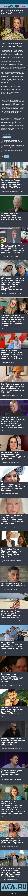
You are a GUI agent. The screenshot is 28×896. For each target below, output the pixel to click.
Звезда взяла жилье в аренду (9, 222)
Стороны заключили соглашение (10, 846)
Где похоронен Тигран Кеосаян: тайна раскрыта (13, 585)
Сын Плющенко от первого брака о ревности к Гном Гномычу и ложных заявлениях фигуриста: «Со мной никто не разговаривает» (13, 422)
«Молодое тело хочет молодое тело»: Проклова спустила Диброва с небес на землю (13, 742)
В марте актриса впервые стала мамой (11, 816)
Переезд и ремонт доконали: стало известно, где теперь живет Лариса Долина (11, 216)
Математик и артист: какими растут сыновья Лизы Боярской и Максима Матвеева (12, 710)
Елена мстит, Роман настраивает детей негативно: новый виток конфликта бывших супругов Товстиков (12, 184)
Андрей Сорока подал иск (8, 362)
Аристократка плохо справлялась (10, 493)
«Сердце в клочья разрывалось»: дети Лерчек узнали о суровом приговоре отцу (13, 456)
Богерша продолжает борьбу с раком (11, 293)
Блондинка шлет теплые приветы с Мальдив (13, 620)
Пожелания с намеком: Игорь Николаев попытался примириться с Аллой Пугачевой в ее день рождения (12, 519)
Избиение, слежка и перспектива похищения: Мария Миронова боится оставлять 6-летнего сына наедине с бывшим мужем (12, 320)
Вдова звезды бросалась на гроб (10, 256)
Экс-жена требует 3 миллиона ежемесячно (12, 191)
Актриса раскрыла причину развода (10, 328)
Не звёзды (22, 6)
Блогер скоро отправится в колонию (11, 462)
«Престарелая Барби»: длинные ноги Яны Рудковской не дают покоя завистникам (11, 614)
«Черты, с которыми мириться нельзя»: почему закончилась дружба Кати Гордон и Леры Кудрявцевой (11, 872)
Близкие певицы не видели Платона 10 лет (12, 395)
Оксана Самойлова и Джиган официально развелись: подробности (12, 841)
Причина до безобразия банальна (10, 879)
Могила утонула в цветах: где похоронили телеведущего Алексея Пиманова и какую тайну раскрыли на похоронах (13, 249)
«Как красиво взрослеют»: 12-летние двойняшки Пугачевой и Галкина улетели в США (12, 646)
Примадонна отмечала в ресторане (11, 527)
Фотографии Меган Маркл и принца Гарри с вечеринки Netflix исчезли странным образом (12, 553)
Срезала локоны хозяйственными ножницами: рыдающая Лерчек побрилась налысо (12, 678)
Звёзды (5, 6)
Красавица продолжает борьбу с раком (12, 685)
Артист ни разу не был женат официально (12, 779)
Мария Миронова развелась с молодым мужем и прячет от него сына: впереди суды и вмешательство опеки (12, 355)
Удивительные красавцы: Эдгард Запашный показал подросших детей (13, 773)
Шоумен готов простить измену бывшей (12, 748)
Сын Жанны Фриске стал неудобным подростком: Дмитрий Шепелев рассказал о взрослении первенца (12, 388)
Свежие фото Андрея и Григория (10, 716)
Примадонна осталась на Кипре (10, 652)
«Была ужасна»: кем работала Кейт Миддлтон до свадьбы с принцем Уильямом (13, 487)
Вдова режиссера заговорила (9, 589)
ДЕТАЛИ (6, 156)
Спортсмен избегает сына (8, 430)
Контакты (14, 893)
